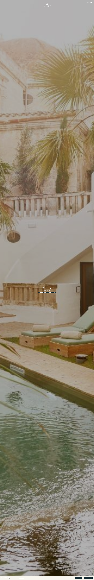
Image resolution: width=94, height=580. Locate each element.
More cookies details (21, 578)
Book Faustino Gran (42, 292)
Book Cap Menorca (52, 292)
